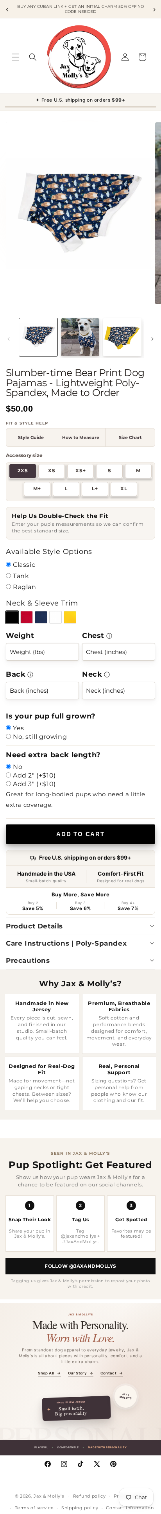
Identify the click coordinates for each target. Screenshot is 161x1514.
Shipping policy (79, 1507)
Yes (18, 728)
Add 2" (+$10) (34, 775)
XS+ (80, 470)
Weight (20, 635)
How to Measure (80, 437)
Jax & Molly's (49, 1495)
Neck (92, 674)
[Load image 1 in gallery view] (38, 337)
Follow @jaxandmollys (80, 1266)
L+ (95, 488)
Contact (111, 1373)
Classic (24, 564)
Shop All (49, 1373)
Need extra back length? (53, 755)
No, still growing (40, 736)
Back (15, 674)
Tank (21, 576)
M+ (37, 488)
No (17, 766)
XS (51, 470)
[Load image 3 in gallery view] (122, 337)
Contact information (130, 1507)
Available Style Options (49, 551)
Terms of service (34, 1507)
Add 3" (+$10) (34, 784)
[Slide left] (8, 339)
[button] (15, 57)
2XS (23, 470)
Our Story (80, 1373)
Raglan (24, 587)
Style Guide (31, 437)
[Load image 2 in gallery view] (80, 337)
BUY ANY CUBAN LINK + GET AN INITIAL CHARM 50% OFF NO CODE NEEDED (80, 9)
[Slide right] (152, 339)
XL (123, 488)
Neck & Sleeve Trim (42, 603)
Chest (93, 635)
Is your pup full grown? (51, 716)
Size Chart (130, 437)
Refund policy (89, 1496)
